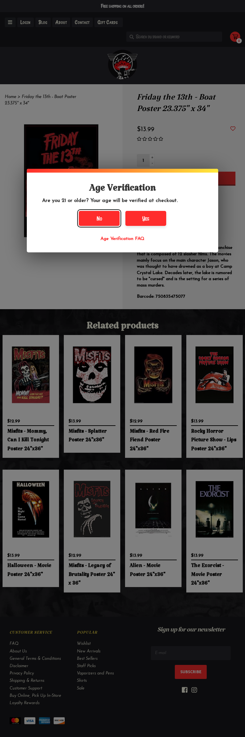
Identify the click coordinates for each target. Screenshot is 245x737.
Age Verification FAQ (122, 238)
